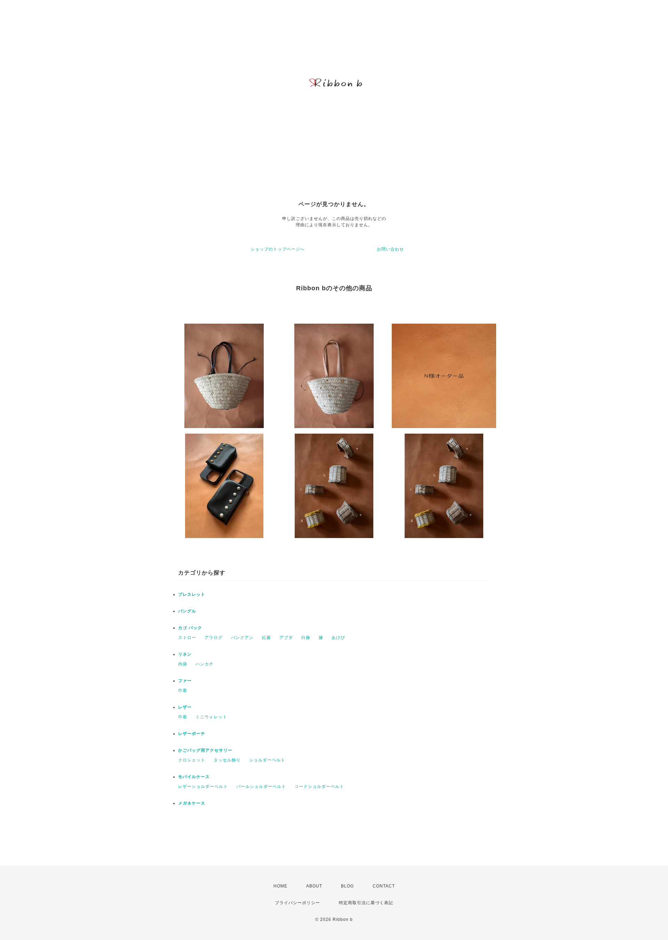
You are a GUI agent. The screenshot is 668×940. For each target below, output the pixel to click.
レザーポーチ (191, 733)
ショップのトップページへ (277, 249)
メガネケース (191, 803)
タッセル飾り (227, 760)
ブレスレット (191, 594)
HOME (280, 886)
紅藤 (266, 637)
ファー (185, 680)
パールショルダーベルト (261, 786)
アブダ (286, 637)
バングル (187, 611)
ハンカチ (205, 664)
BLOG (347, 886)
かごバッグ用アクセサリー (205, 750)
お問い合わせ (390, 249)
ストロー (187, 637)
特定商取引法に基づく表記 (366, 902)
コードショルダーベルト (319, 786)
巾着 (182, 690)
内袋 (182, 664)
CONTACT (384, 886)
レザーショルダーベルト (203, 786)
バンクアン (242, 637)
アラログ (214, 637)
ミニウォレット (211, 716)
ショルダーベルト (267, 760)
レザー (185, 707)
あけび (338, 637)
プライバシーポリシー (297, 902)
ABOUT (314, 886)
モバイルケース (194, 776)
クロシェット (191, 760)
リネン (185, 654)
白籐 (305, 637)
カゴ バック (190, 627)
